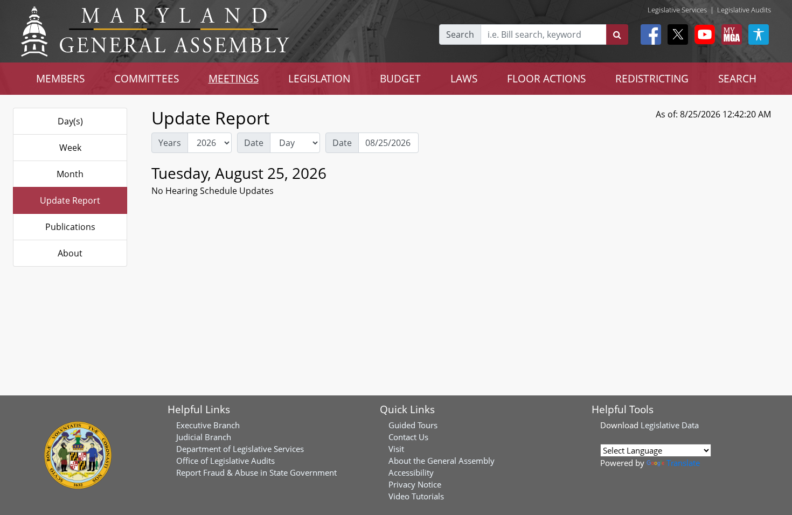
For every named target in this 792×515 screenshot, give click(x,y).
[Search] (617, 34)
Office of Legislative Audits (225, 460)
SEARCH (737, 78)
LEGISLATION (319, 78)
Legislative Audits (744, 10)
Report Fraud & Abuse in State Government (256, 472)
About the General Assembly (441, 460)
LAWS (463, 78)
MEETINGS (234, 78)
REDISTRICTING (652, 78)
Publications (70, 227)
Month (70, 174)
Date (253, 143)
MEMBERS (60, 78)
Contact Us (408, 437)
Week (70, 148)
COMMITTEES (146, 78)
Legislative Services (677, 10)
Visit (396, 448)
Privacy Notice (414, 484)
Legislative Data (670, 425)
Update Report (70, 200)
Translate (683, 462)
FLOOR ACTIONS (546, 78)
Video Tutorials (416, 496)
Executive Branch (208, 425)
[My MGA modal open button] (729, 34)
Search (460, 34)
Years (169, 143)
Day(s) (70, 121)
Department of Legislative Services (240, 448)
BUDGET (400, 78)
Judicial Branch (203, 437)
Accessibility (411, 472)
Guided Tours (412, 425)
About (70, 253)
